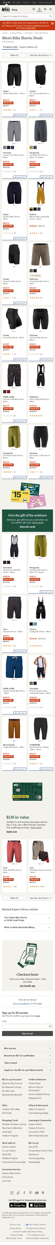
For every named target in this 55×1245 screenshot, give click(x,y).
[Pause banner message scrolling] (52, 23)
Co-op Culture (8, 1150)
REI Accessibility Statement (37, 1238)
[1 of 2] (13, 87)
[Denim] (35, 624)
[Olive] (31, 683)
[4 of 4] (42, 143)
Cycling (4, 33)
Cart (45, 9)
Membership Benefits (12, 1094)
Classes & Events (36, 1128)
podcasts (43, 1193)
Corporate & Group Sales (14, 1162)
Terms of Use (14, 1224)
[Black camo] (4, 391)
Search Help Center (11, 1173)
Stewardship (34, 1162)
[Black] (8, 147)
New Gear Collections (12, 1128)
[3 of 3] (15, 143)
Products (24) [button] (10, 47)
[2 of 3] (14, 143)
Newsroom (34, 1154)
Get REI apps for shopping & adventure (27, 1200)
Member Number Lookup (14, 1124)
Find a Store (7, 1177)
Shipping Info (35, 1098)
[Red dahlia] (8, 391)
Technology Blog (37, 1158)
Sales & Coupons (37, 1109)
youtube (37, 1193)
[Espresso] (31, 624)
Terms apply (37, 522)
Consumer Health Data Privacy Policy (27, 1232)
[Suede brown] (31, 270)
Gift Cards (6, 1113)
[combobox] (27, 16)
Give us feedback (21, 1003)
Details (37, 1016)
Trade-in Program (10, 1135)
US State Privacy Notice (35, 1228)
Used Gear (7, 1132)
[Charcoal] (4, 147)
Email (4, 1021)
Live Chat (6, 1181)
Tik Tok (18, 1193)
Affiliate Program (10, 1158)
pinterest (31, 1193)
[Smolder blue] (35, 147)
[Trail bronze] (31, 209)
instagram (12, 1193)
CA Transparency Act (36, 1235)
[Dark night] (12, 147)
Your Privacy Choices (37, 1224)
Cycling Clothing (16, 33)
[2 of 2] (15, 87)
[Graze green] (31, 147)
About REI (33, 1147)
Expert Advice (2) (28, 47)
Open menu (50, 9)
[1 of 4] (39, 143)
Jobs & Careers (9, 1147)
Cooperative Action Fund (40, 1150)
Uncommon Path (36, 1132)
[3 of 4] (41, 143)
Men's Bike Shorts (41, 33)
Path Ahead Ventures (38, 1135)
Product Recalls (16, 1235)
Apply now (11, 831)
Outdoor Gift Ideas (11, 1109)
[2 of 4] (40, 143)
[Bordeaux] (8, 562)
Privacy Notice (15, 1228)
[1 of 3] (13, 143)
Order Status (35, 1083)
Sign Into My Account (12, 1083)
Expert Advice (35, 1124)
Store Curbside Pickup (39, 1094)
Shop (14, 9)
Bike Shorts (29, 33)
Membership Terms (14, 1238)
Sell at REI (6, 1154)
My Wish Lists (8, 1091)
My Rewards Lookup (11, 1087)
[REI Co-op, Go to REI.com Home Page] (6, 9)
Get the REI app (27, 986)
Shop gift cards (27, 526)
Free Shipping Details (38, 1113)
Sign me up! (27, 1033)
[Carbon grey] (39, 209)
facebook (24, 1193)
